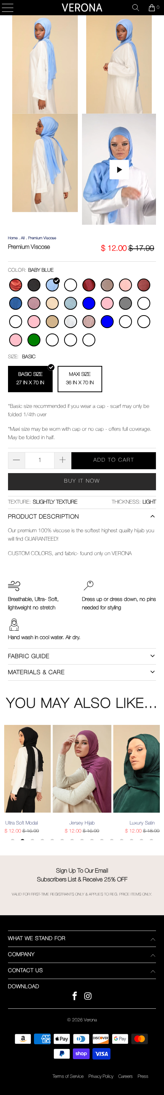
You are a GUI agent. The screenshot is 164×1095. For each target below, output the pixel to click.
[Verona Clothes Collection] (82, 7)
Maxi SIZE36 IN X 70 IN (80, 378)
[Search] (136, 7)
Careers (125, 1076)
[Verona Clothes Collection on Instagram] (88, 997)
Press (143, 1076)
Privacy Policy (100, 1076)
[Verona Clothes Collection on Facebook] (75, 997)
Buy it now (82, 481)
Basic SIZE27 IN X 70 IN (30, 378)
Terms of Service (68, 1076)
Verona (90, 1020)
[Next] (156, 782)
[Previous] (7, 782)
